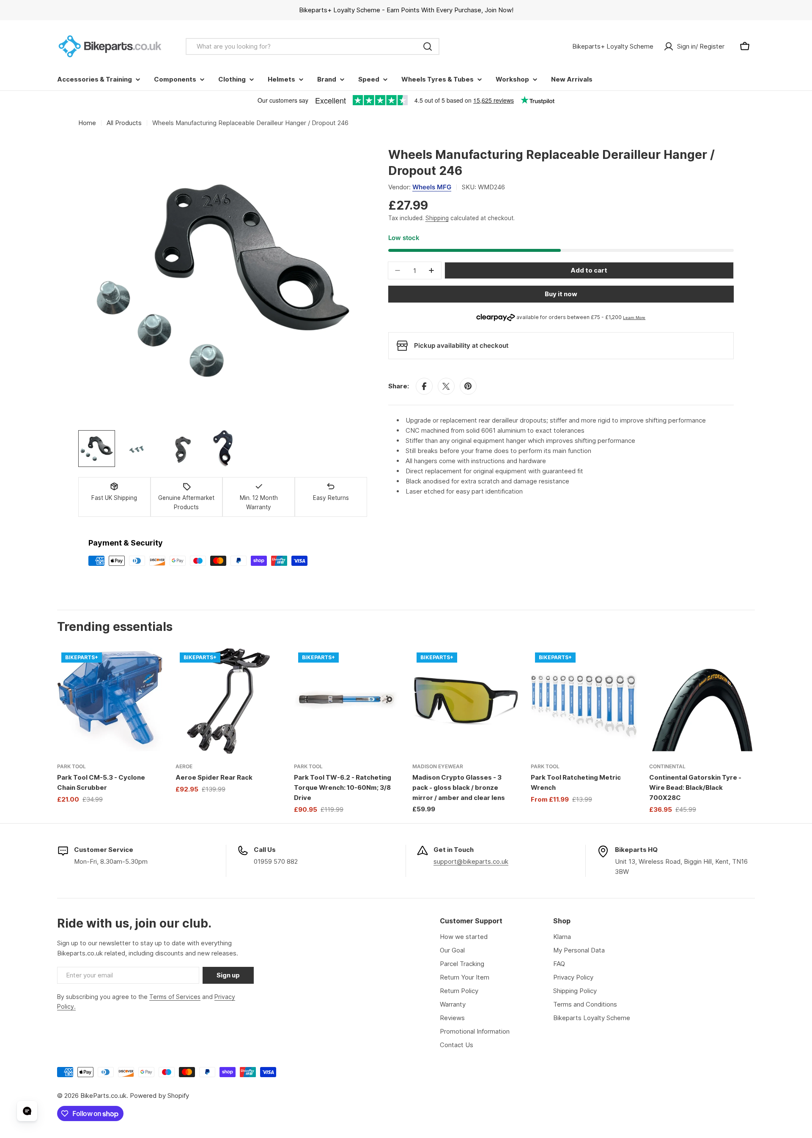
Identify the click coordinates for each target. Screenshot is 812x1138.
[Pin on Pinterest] (468, 386)
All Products (124, 123)
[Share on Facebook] (424, 386)
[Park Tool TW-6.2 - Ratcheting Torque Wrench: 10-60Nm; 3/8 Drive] (347, 701)
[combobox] (312, 46)
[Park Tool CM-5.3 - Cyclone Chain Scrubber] (110, 701)
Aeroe (184, 766)
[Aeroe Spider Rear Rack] (228, 701)
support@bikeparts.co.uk (470, 861)
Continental (667, 766)
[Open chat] (27, 1111)
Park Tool (71, 766)
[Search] (427, 46)
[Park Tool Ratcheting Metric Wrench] (583, 701)
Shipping (437, 218)
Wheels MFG (431, 187)
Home (87, 123)
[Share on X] (446, 386)
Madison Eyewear (437, 766)
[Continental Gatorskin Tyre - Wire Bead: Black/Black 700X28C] (702, 701)
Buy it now (561, 294)
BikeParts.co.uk (103, 1096)
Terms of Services (174, 996)
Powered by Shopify (159, 1096)
